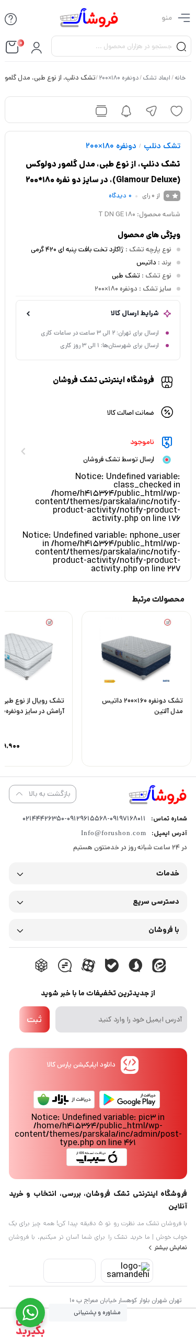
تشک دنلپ (162, 145)
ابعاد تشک (157, 77)
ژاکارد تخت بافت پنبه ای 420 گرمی (77, 249)
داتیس (146, 263)
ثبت (34, 1019)
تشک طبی (126, 276)
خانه (180, 77)
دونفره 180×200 (119, 77)
